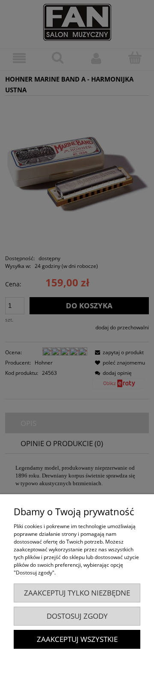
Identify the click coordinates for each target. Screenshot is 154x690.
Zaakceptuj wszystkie (77, 639)
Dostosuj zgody (77, 616)
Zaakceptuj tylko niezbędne (77, 593)
